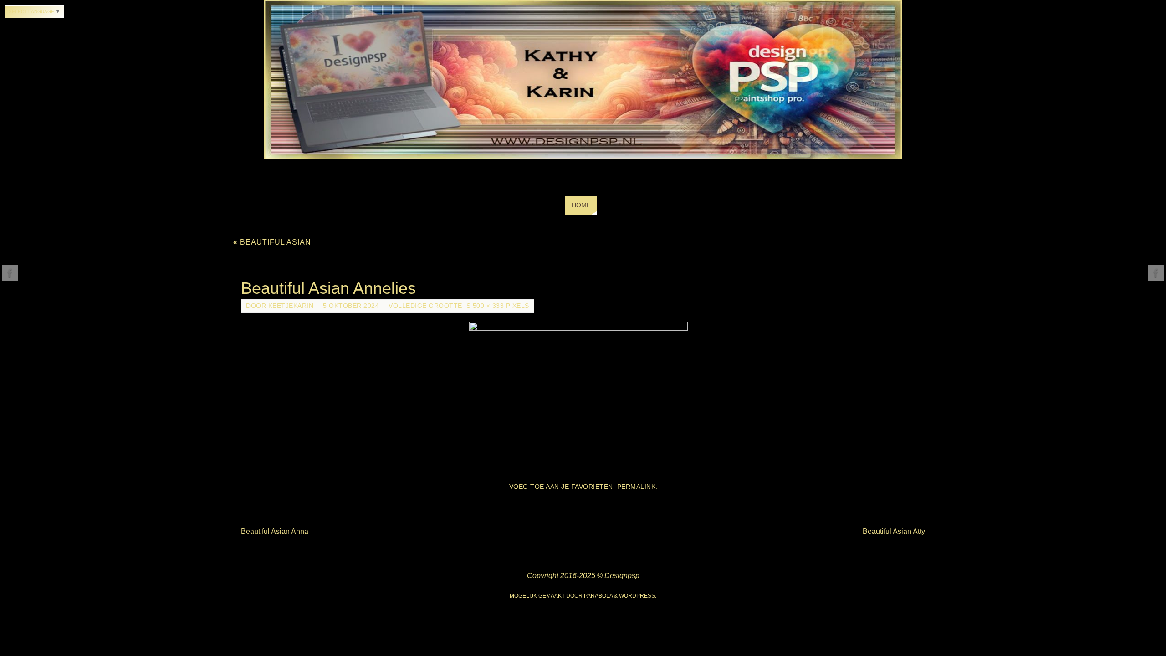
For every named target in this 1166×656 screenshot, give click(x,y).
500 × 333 (488, 305)
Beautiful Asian (272, 242)
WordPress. (637, 596)
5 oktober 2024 (351, 305)
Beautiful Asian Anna (274, 531)
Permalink (636, 486)
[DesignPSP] (10, 273)
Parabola (598, 596)
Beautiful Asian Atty (894, 531)
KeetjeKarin (291, 305)
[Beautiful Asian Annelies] (583, 397)
